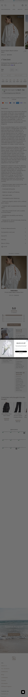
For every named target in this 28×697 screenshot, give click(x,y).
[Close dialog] (27, 340)
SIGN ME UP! (21, 351)
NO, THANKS (21, 353)
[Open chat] (23, 692)
